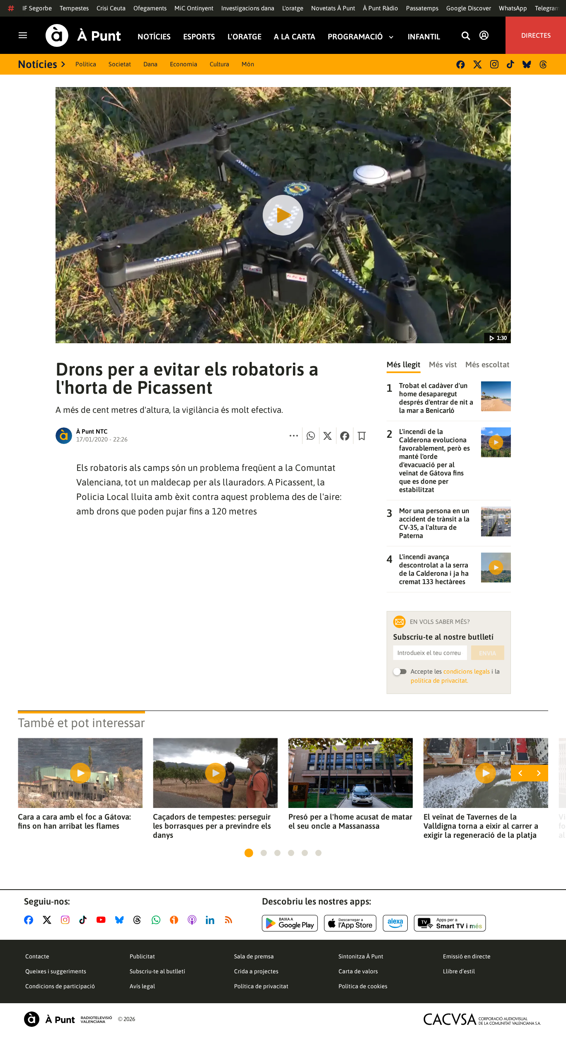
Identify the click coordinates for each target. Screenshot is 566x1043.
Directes (536, 35)
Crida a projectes (256, 971)
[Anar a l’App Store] (350, 923)
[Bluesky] (526, 64)
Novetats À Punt (333, 8)
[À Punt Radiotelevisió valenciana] (68, 1019)
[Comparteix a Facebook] (344, 435)
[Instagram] (494, 64)
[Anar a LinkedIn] (212, 920)
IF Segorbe (37, 8)
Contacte (37, 956)
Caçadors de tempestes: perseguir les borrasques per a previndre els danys (212, 825)
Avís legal (142, 986)
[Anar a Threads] (139, 920)
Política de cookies (363, 986)
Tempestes (74, 8)
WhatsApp (513, 8)
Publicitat (142, 956)
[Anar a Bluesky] (121, 920)
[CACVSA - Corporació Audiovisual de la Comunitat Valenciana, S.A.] (482, 1019)
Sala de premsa (254, 956)
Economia (183, 64)
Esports (199, 36)
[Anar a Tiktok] (84, 920)
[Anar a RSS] (230, 920)
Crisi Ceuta (111, 8)
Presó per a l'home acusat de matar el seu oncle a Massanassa (350, 821)
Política (85, 64)
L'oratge (292, 8)
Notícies (154, 36)
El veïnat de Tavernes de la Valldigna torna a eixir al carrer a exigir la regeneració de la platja (480, 825)
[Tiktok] (510, 64)
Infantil (424, 36)
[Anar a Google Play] (290, 923)
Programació (355, 36)
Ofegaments (150, 8)
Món (248, 64)
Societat (120, 64)
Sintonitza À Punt (361, 956)
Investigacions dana (247, 8)
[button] (248, 853)
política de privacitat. (439, 680)
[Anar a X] (49, 920)
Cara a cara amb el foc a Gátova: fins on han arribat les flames (74, 821)
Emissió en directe (467, 956)
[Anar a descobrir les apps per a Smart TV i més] (450, 923)
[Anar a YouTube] (103, 920)
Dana (150, 64)
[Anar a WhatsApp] (158, 920)
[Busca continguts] (466, 36)
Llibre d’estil (459, 971)
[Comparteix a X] (327, 435)
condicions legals (466, 671)
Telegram (547, 8)
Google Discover (468, 8)
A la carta (294, 36)
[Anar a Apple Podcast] (194, 920)
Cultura (219, 64)
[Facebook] (460, 64)
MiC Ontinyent (193, 8)
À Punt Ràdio (380, 8)
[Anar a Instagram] (67, 920)
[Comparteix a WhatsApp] (310, 435)
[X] (477, 64)
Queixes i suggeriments (55, 971)
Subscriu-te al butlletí (157, 971)
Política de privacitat (261, 986)
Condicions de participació (60, 986)
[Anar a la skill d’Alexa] (395, 923)
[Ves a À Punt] (83, 35)
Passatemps (422, 8)
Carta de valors (358, 971)
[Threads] (543, 64)
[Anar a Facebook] (30, 920)
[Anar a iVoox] (175, 920)
